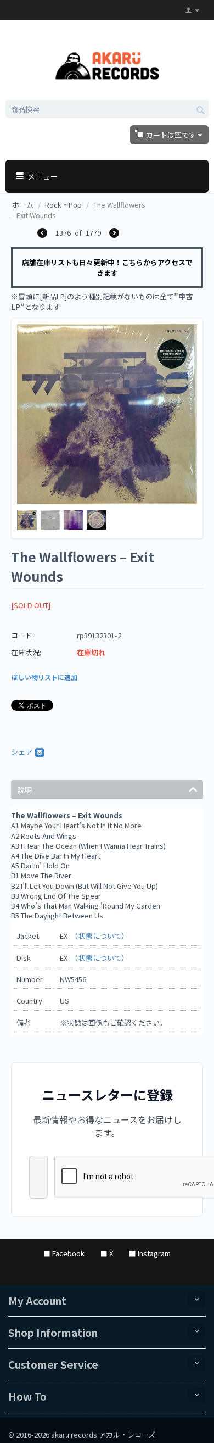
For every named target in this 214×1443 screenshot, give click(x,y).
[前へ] (42, 234)
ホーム (22, 204)
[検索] (200, 110)
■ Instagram (150, 1253)
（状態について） (101, 936)
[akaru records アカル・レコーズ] (107, 64)
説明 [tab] (25, 789)
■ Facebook (64, 1253)
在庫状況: (26, 652)
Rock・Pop (63, 204)
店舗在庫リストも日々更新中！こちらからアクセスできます (107, 267)
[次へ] (114, 234)
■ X (106, 1253)
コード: (22, 635)
